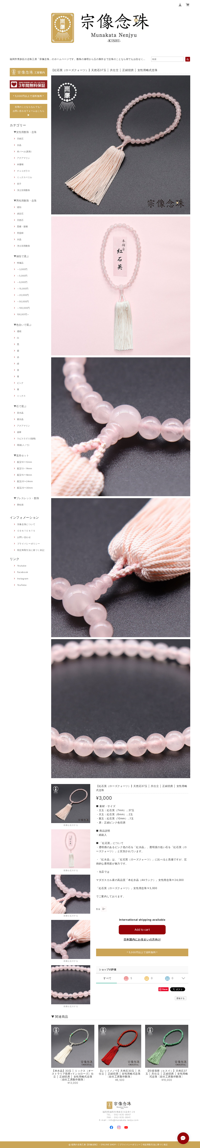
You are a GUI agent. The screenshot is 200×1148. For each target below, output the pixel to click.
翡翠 (19, 432)
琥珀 (19, 207)
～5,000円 (22, 275)
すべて (107, 978)
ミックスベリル (24, 177)
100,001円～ (23, 314)
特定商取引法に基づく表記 (31, 550)
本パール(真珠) (24, 151)
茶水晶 (20, 412)
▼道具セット (21, 455)
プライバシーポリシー (28, 543)
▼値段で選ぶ (21, 256)
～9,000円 (22, 282)
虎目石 (20, 213)
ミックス (21, 395)
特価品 (20, 262)
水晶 (19, 145)
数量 (98, 909)
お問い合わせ (24, 537)
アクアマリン (23, 158)
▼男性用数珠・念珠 (25, 200)
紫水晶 (20, 419)
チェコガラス (23, 170)
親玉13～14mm (24, 468)
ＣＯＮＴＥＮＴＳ (26, 530)
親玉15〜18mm (24, 475)
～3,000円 (22, 269)
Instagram (23, 578)
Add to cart (142, 929)
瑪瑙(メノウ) (23, 445)
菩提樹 (20, 233)
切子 (19, 183)
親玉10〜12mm (24, 462)
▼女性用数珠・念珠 (25, 132)
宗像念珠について (26, 524)
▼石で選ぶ (20, 406)
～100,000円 (23, 308)
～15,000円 (22, 288)
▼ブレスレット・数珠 (26, 498)
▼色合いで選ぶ (22, 324)
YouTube (22, 585)
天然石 (20, 138)
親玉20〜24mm (25, 481)
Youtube (21, 565)
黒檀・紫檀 (22, 226)
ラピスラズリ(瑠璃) (26, 438)
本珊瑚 (20, 164)
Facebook (22, 572)
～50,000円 (23, 301)
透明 (19, 331)
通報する (180, 998)
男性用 (20, 504)
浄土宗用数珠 (23, 190)
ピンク (20, 383)
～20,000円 (23, 295)
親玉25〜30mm (25, 487)
